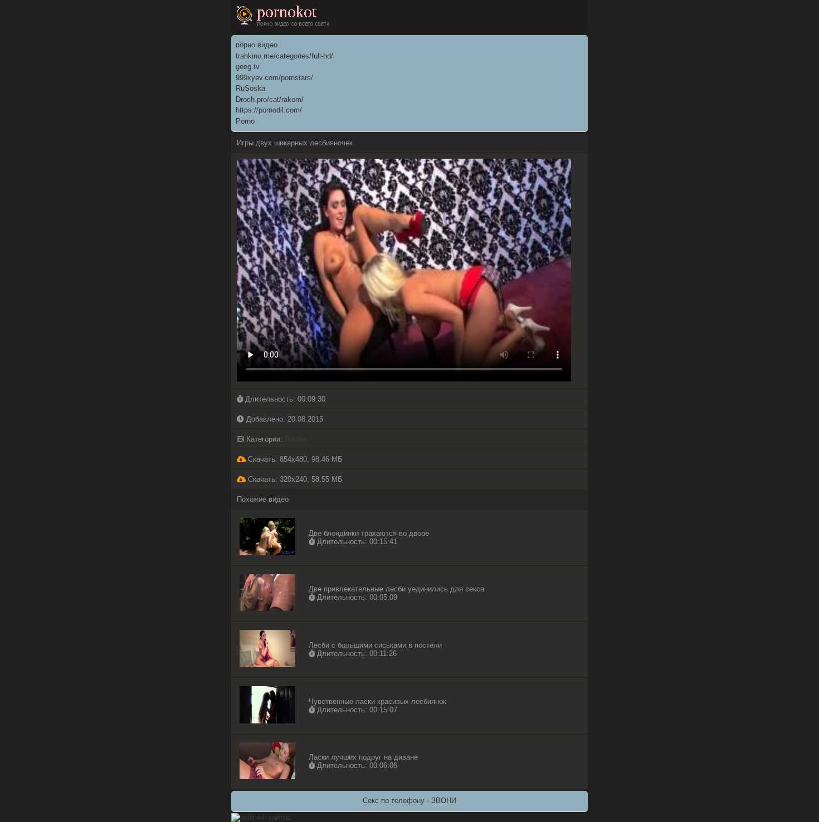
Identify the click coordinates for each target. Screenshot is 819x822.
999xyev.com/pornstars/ (274, 78)
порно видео (256, 45)
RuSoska (250, 88)
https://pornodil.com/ (269, 110)
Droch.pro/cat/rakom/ (270, 99)
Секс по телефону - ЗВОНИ (409, 800)
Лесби (295, 439)
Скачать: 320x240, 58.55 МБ (294, 479)
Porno (245, 121)
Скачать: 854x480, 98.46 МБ (294, 459)
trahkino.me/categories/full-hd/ (284, 56)
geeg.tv (248, 66)
